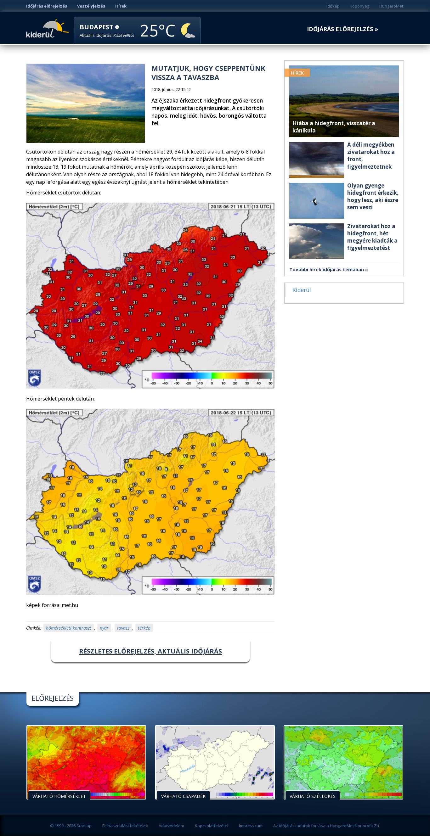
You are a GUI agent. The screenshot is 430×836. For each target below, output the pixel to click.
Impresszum (251, 825)
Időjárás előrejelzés (46, 6)
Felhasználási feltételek (125, 825)
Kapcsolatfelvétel (211, 825)
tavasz (123, 628)
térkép (144, 628)
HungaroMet (391, 6)
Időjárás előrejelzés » (342, 29)
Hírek (121, 6)
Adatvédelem (171, 825)
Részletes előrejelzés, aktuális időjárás (150, 651)
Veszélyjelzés (91, 6)
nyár (104, 628)
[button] (107, 30)
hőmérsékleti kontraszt (68, 628)
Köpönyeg (359, 6)
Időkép (333, 6)
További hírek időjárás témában (326, 269)
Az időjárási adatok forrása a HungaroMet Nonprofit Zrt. (326, 825)
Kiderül (48, 28)
